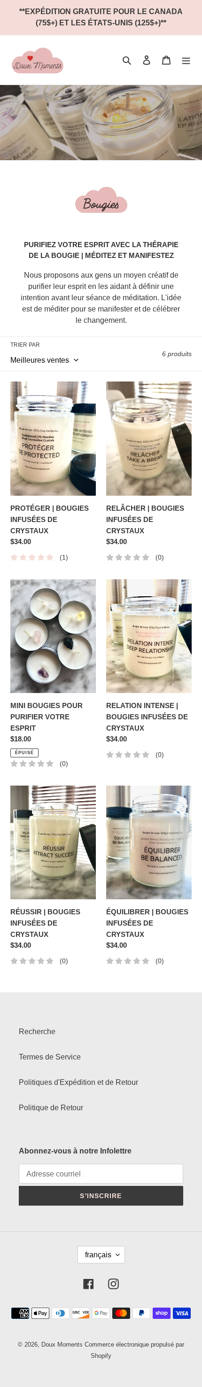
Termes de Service (50, 1057)
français (98, 1255)
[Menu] (186, 60)
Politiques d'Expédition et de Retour (78, 1082)
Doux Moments (62, 1344)
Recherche (37, 1032)
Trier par (25, 345)
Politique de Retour (51, 1108)
